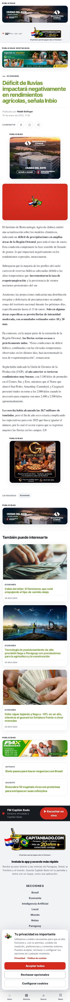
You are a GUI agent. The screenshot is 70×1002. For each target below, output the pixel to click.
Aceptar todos (35, 966)
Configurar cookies (35, 983)
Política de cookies (37, 958)
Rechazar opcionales (35, 974)
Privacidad (19, 958)
